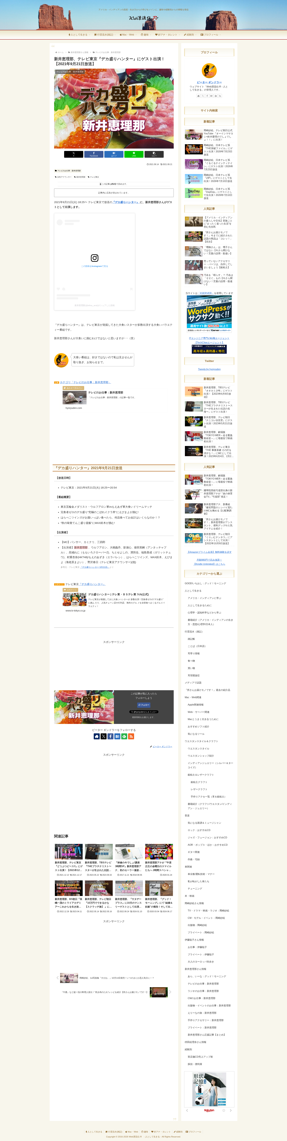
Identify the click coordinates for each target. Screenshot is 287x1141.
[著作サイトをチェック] (97, 736)
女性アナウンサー (64, 177)
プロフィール (194, 1132)
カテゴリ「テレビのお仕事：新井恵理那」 (85, 382)
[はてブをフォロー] (117, 736)
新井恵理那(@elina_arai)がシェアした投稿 (95, 305)
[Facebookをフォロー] (110, 736)
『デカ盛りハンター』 (126, 202)
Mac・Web (132, 1132)
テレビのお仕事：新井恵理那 (69, 171)
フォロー (145, 705)
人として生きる (94, 1132)
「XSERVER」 (205, 293)
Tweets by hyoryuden (209, 369)
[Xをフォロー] (104, 736)
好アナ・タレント (162, 1132)
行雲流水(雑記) (115, 1132)
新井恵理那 (80, 177)
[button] (154, 154)
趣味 (145, 1132)
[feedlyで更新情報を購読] (124, 736)
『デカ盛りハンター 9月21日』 (94, 567)
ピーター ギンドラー (209, 82)
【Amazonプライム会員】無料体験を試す (209, 552)
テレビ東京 (94, 177)
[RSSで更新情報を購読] (131, 736)
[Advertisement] (114, 437)
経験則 (179, 1132)
